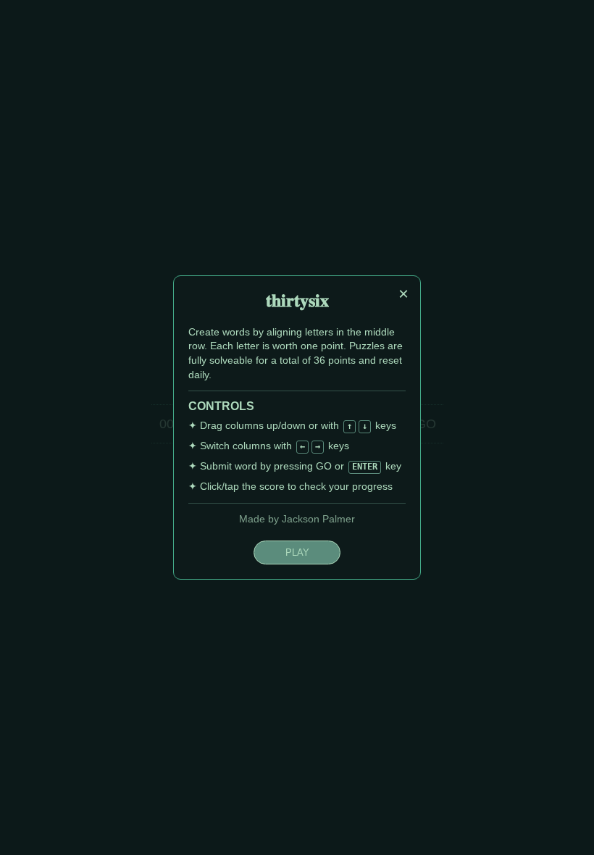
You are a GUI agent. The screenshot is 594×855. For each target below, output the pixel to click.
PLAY (297, 552)
